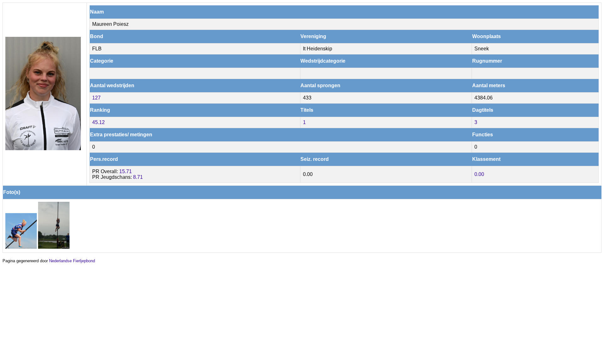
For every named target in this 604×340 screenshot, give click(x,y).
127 (96, 97)
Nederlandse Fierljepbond (72, 260)
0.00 (479, 174)
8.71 (138, 177)
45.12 (98, 122)
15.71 (125, 171)
